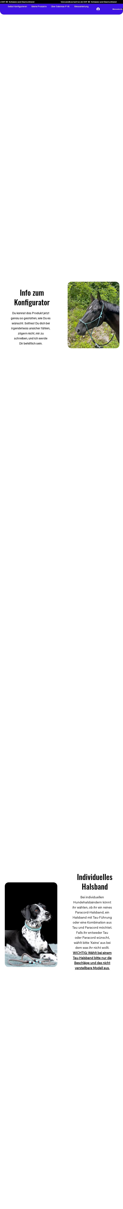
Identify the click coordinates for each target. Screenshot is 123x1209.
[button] (17, 6)
